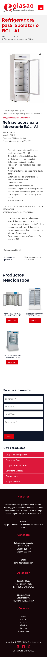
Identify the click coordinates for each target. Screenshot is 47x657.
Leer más (12, 320)
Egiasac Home (12, 476)
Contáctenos (23, 631)
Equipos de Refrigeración (16, 454)
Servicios (23, 622)
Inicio (5, 110)
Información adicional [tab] (11, 250)
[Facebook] (23, 646)
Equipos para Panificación (17, 465)
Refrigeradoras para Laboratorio (16, 117)
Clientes (23, 625)
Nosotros (23, 619)
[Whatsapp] (29, 646)
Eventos (23, 628)
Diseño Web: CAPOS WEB (23, 651)
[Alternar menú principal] (40, 7)
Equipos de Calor (13, 460)
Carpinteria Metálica (14, 471)
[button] (40, 54)
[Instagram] (17, 646)
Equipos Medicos (13, 481)
